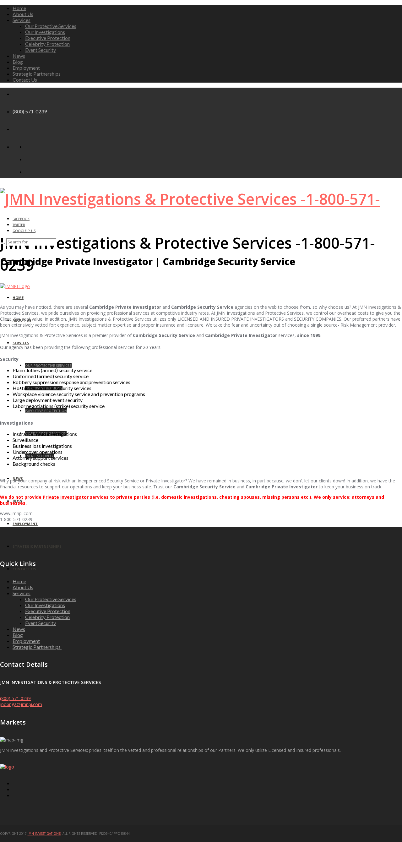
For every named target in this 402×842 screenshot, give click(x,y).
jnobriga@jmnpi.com (21, 704)
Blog (18, 62)
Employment (26, 68)
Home (19, 8)
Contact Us (25, 80)
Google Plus (24, 231)
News (19, 56)
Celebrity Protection (47, 44)
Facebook (21, 219)
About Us (23, 14)
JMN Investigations (44, 833)
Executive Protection (47, 38)
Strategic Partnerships (37, 74)
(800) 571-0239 (30, 111)
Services (21, 20)
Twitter (19, 225)
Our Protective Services (50, 26)
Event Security (40, 50)
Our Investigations (45, 32)
